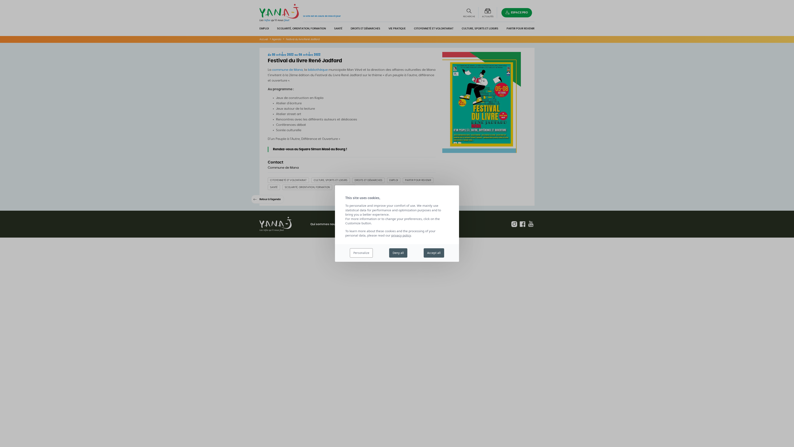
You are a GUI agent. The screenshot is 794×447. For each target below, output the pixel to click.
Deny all (398, 253)
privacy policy (401, 235)
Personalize (361, 253)
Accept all (434, 253)
